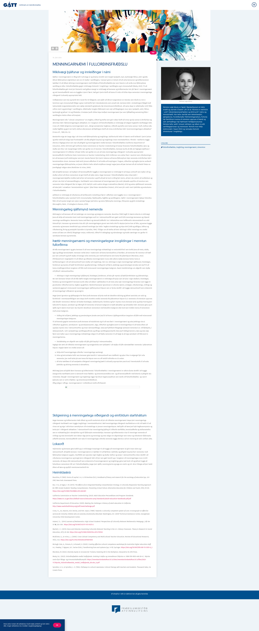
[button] (53, 48)
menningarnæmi (190, 147)
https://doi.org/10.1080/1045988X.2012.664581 (69, 491)
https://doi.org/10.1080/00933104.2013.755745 (86, 532)
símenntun (201, 147)
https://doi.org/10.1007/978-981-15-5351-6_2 (136, 547)
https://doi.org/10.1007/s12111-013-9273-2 (79, 524)
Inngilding (180, 147)
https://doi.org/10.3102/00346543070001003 (77, 540)
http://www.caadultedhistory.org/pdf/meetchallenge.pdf (74, 506)
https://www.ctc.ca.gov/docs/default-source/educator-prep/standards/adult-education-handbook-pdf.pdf (92, 499)
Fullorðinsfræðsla (169, 147)
